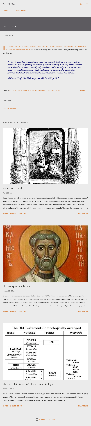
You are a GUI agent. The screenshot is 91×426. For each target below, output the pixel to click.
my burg (9, 4)
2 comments (16, 406)
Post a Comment (9, 108)
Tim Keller (55, 90)
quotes (46, 90)
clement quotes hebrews (16, 286)
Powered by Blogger (47, 419)
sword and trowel (12, 188)
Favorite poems (20, 10)
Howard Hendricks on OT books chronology (28, 384)
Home (5, 10)
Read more (83, 213)
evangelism (14, 90)
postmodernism (35, 90)
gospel (24, 90)
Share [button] (82, 90)
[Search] (81, 4)
